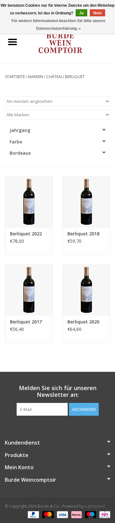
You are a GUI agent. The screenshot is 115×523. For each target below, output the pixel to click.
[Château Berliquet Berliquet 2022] (29, 201)
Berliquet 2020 (83, 322)
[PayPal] (33, 514)
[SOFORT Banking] (76, 514)
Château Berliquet (65, 76)
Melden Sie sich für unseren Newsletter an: (57, 391)
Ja (81, 13)
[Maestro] (90, 514)
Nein (97, 13)
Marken (35, 76)
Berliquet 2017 (26, 322)
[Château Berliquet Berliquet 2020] (86, 290)
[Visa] (62, 514)
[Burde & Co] (70, 42)
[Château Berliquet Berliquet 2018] (86, 201)
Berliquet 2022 (26, 234)
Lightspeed (95, 506)
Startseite (15, 76)
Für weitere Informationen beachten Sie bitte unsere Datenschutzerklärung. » (58, 25)
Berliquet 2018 (83, 234)
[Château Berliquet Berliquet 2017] (29, 290)
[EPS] (103, 514)
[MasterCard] (47, 514)
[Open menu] (12, 41)
